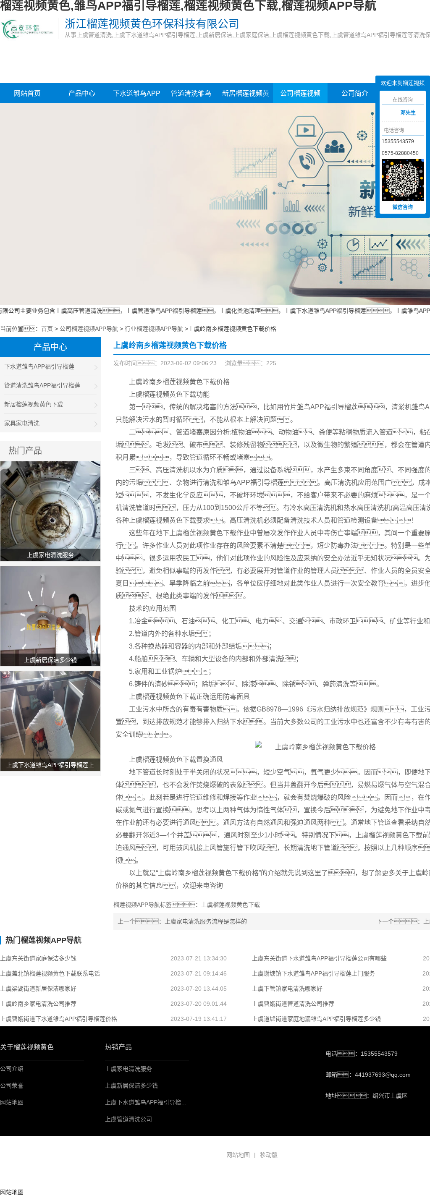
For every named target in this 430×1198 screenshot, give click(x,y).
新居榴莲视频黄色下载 (245, 97)
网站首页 (27, 93)
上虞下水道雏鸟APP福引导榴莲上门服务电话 (163, 1102)
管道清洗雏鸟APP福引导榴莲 (191, 97)
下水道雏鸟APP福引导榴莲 (136, 97)
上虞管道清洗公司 (128, 1119)
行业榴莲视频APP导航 (154, 328)
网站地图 (12, 1102)
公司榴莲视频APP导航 (300, 97)
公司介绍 (12, 1068)
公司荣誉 (12, 1085)
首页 (47, 328)
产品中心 (81, 93)
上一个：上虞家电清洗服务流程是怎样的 (182, 921)
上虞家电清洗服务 (128, 1068)
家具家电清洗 (21, 423)
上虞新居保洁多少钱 (131, 1085)
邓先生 (408, 113)
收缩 (369, 114)
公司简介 (354, 93)
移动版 (269, 1154)
